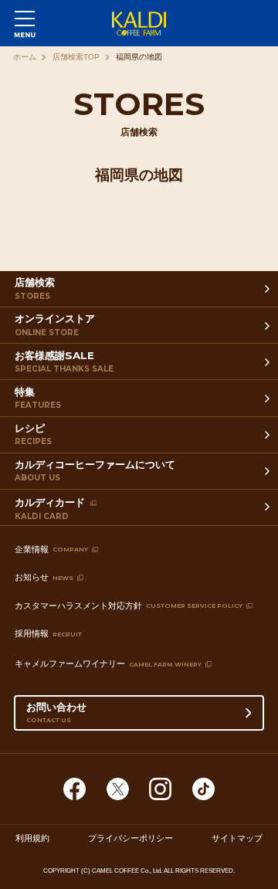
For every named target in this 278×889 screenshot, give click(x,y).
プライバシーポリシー (130, 838)
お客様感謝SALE (64, 361)
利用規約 (32, 838)
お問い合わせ (56, 712)
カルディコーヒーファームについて (95, 470)
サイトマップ (237, 838)
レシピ (33, 434)
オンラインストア (55, 324)
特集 (38, 397)
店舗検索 (35, 288)
